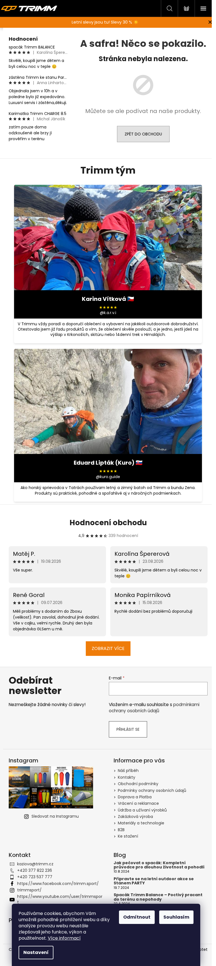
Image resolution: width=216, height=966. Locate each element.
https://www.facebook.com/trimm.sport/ (58, 883)
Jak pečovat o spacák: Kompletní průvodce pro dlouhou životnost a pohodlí (159, 865)
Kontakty (126, 777)
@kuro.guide (108, 476)
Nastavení (36, 952)
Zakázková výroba (135, 816)
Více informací (64, 938)
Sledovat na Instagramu (55, 816)
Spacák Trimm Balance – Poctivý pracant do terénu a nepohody (158, 897)
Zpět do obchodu (143, 134)
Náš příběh (128, 770)
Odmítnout (136, 917)
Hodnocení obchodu (108, 523)
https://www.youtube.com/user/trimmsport (59, 899)
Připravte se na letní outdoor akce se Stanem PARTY (154, 881)
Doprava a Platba (135, 797)
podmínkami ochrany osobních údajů (154, 708)
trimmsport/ (29, 890)
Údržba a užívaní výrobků (142, 810)
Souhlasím (176, 917)
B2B (121, 830)
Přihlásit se (128, 729)
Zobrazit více (108, 648)
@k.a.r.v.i (108, 312)
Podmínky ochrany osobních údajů (152, 790)
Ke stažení (128, 836)
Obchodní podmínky (138, 784)
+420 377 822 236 (34, 870)
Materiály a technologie (141, 823)
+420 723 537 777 (34, 877)
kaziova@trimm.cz (35, 864)
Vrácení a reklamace (138, 803)
